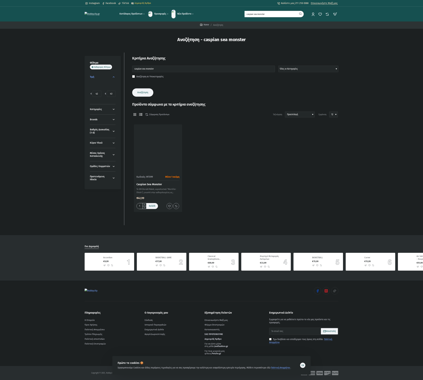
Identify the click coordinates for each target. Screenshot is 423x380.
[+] (144, 204)
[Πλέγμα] (134, 114)
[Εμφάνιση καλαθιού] (335, 14)
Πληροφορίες (93, 312)
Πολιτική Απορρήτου (280, 367)
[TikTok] (334, 290)
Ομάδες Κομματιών (100, 166)
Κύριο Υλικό (96, 142)
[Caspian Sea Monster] (158, 148)
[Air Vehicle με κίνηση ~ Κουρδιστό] (406, 261)
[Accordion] (93, 261)
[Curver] (354, 261)
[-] (144, 207)
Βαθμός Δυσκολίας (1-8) (99, 131)
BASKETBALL (317, 257)
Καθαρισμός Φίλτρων (102, 67)
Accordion (107, 257)
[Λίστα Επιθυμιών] (320, 14)
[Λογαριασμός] (313, 14)
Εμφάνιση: (323, 114)
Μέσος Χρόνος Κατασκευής (97, 154)
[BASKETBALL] (302, 261)
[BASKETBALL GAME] (145, 261)
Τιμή (92, 77)
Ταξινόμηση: (277, 114)
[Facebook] (317, 290)
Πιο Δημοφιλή (92, 246)
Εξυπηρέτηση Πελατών (218, 312)
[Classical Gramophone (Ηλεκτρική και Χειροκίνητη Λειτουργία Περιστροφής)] (198, 261)
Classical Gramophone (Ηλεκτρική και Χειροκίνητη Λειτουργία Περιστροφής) (214, 258)
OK (302, 365)
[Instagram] (326, 290)
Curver (367, 257)
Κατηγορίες (96, 109)
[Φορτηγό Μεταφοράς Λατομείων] (250, 261)
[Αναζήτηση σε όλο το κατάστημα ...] (300, 14)
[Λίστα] (140, 114)
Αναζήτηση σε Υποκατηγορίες (150, 76)
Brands (93, 119)
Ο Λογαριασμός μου (156, 312)
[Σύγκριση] (327, 14)
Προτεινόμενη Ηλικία (97, 178)
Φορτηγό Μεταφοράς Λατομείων (269, 257)
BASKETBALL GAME (163, 257)
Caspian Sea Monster (149, 184)
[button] (152, 206)
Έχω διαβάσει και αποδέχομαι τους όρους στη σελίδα (300, 341)
